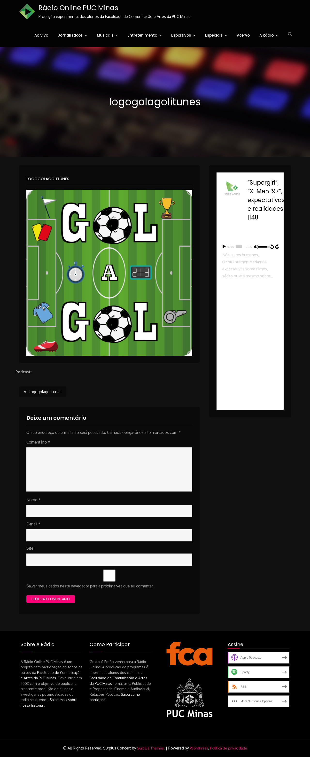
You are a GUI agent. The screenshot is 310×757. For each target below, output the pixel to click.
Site (29, 548)
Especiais (214, 35)
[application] (250, 246)
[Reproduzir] (224, 246)
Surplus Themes (150, 748)
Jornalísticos (70, 35)
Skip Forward (277, 246)
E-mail (33, 524)
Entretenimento (142, 35)
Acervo (243, 35)
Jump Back (271, 246)
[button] (290, 34)
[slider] (239, 246)
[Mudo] (256, 246)
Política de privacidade (228, 748)
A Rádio (266, 35)
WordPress (199, 748)
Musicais (105, 35)
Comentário (38, 442)
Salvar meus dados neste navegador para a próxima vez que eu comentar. (90, 586)
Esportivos (181, 35)
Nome (33, 499)
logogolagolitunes (47, 179)
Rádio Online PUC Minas (78, 8)
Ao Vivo (41, 35)
